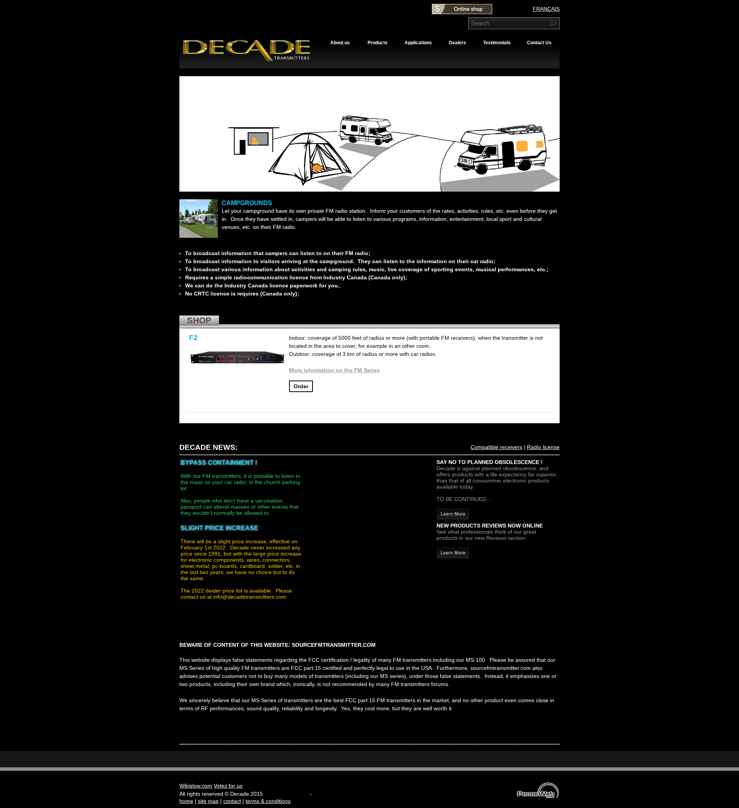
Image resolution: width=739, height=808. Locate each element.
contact (232, 801)
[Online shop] (462, 11)
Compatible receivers (496, 447)
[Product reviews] (452, 556)
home (186, 801)
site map (208, 801)
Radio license (543, 447)
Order (301, 386)
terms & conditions (268, 801)
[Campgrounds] (198, 218)
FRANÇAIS (546, 9)
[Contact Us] (452, 517)
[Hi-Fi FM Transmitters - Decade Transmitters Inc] (250, 61)
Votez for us (228, 786)
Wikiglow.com (195, 786)
